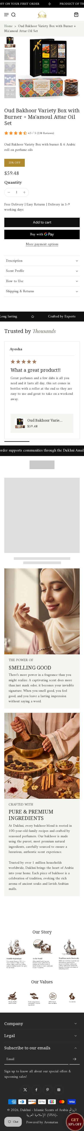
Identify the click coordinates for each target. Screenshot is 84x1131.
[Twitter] (25, 1089)
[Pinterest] (47, 1089)
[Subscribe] (74, 1059)
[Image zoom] (48, 68)
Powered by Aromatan (42, 1122)
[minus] (9, 192)
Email (10, 1059)
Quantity (13, 183)
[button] (42, 222)
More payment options (42, 245)
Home (8, 26)
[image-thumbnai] (10, 42)
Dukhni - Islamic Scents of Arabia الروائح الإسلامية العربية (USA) (48, 1112)
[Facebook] (36, 1089)
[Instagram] (59, 1089)
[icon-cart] (75, 14)
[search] (13, 14)
